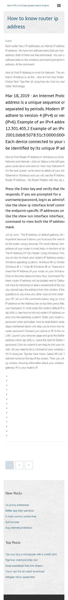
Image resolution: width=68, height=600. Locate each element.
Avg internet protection (18, 527)
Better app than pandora (19, 510)
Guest (8, 40)
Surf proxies (12, 522)
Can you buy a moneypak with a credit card (31, 554)
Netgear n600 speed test (20, 577)
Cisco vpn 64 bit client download (24, 571)
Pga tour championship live (21, 560)
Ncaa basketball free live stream (24, 565)
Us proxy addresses (17, 505)
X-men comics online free (20, 516)
